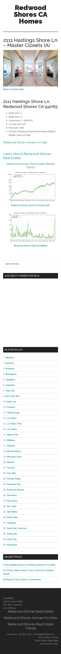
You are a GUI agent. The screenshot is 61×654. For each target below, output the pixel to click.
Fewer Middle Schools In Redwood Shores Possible (29, 565)
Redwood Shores (15, 489)
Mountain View (14, 456)
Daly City (10, 390)
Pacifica (11, 467)
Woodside (12, 544)
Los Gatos (12, 429)
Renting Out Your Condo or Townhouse (22, 579)
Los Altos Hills (14, 423)
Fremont (11, 407)
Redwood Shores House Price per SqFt (30, 205)
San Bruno (12, 495)
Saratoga (11, 522)
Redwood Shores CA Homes (30, 14)
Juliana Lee (12, 634)
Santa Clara (12, 517)
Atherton (10, 357)
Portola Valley (14, 478)
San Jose (11, 506)
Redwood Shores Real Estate (30, 611)
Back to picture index (13, 89)
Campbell (10, 379)
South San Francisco (17, 528)
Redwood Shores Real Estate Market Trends (30, 165)
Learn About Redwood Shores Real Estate (27, 156)
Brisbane (10, 368)
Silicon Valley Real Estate (46, 640)
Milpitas (11, 445)
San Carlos (12, 500)
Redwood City (14, 484)
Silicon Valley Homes (48, 637)
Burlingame (11, 374)
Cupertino (10, 385)
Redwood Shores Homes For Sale (25, 142)
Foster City (11, 401)
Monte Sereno (14, 451)
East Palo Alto (13, 396)
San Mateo (12, 511)
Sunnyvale (12, 533)
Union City (12, 539)
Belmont (10, 363)
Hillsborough (13, 412)
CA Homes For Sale (49, 644)
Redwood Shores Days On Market (30, 245)
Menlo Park (12, 434)
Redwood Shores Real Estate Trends (30, 626)
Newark (10, 462)
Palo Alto (11, 473)
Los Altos (11, 418)
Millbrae (11, 440)
